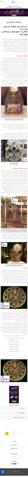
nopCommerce (16, 471)
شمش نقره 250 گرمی (13, 344)
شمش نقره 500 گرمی (13, 342)
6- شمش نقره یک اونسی (14, 351)
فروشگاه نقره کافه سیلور (22, 358)
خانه (19, 20)
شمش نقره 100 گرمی (13, 347)
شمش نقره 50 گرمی (13, 349)
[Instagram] (15, 457)
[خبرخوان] (13, 457)
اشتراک (7, 433)
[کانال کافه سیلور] (14, 12)
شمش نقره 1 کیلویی (14, 340)
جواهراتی (25, 56)
